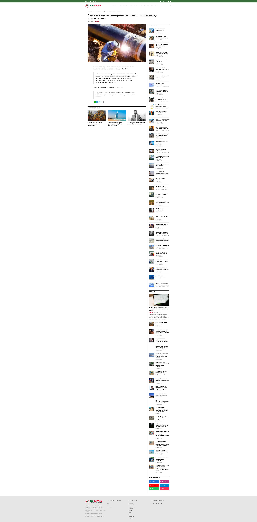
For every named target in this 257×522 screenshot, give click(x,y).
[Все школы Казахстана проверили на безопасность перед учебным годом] (151, 418)
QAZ (86, 1)
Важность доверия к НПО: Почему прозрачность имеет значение (162, 142)
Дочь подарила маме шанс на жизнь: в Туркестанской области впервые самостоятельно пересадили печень (162, 434)
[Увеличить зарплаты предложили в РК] (151, 30)
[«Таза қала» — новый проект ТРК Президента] (151, 247)
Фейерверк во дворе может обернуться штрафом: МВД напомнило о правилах (162, 425)
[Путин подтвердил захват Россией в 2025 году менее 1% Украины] (151, 269)
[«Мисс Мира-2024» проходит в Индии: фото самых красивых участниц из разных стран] (151, 46)
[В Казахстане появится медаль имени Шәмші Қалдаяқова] (137, 115)
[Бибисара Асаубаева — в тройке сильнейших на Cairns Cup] (151, 380)
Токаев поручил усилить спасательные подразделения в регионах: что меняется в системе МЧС (162, 443)
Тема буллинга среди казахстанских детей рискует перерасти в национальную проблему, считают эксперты (162, 105)
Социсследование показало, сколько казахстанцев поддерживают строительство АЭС (162, 193)
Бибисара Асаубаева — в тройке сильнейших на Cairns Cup (162, 380)
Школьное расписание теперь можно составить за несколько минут (159, 308)
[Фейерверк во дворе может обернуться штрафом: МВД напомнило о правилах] (151, 425)
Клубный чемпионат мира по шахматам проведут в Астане (162, 225)
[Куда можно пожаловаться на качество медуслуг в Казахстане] (151, 157)
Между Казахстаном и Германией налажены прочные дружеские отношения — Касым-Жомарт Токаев (162, 112)
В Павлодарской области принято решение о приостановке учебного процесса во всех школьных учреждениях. (162, 217)
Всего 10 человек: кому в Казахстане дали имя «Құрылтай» (95, 124)
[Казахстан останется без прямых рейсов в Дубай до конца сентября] (117, 115)
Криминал (156, 5)
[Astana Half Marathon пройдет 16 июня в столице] (151, 173)
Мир (142, 5)
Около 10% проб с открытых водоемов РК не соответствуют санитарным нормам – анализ (162, 164)
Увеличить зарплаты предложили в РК (160, 29)
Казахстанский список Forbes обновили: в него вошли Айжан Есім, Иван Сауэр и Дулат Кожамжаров (162, 98)
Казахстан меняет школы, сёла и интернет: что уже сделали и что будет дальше (162, 347)
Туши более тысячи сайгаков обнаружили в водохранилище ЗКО (162, 61)
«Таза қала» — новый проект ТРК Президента (162, 246)
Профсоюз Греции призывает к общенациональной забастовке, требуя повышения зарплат (160, 84)
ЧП (145, 5)
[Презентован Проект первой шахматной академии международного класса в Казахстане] (151, 38)
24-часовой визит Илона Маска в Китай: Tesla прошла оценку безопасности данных (162, 128)
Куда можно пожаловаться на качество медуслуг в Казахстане (162, 157)
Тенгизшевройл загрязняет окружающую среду (162, 76)
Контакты (95, 1)
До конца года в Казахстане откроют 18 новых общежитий (162, 459)
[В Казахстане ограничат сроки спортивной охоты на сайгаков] (151, 202)
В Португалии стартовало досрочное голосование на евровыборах (162, 284)
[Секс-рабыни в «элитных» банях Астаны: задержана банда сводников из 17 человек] (151, 233)
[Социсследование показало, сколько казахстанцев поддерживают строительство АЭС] (151, 194)
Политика (119, 5)
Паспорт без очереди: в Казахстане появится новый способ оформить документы (162, 364)
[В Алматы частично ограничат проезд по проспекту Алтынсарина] (117, 43)
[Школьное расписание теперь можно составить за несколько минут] (159, 300)
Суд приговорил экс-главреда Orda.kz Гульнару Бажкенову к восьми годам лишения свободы (162, 409)
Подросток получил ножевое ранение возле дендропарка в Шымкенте (162, 340)
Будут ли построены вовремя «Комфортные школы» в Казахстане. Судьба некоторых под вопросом (162, 120)
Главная (113, 5)
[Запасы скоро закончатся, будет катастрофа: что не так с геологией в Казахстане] (151, 69)
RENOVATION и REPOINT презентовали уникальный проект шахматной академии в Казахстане (162, 91)
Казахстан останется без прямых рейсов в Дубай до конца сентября (115, 124)
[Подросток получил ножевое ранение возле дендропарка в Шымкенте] (151, 340)
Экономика (126, 5)
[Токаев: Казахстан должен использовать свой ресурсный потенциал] (151, 373)
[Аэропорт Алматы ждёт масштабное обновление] (151, 395)
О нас (90, 1)
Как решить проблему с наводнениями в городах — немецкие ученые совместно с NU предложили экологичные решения (162, 253)
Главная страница (91, 11)
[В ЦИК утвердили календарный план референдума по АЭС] (151, 210)
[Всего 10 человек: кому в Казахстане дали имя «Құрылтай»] (97, 115)
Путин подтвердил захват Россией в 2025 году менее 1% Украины (162, 268)
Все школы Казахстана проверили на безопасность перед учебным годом (162, 418)
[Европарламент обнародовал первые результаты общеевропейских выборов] (151, 277)
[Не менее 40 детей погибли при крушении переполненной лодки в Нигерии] (151, 355)
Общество (149, 5)
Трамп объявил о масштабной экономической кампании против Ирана (162, 401)
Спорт (137, 5)
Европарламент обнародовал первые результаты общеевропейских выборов (162, 276)
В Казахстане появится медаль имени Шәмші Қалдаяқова (136, 123)
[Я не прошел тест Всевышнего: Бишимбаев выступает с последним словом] (151, 188)
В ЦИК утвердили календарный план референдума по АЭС (161, 209)
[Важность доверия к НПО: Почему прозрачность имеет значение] (151, 143)
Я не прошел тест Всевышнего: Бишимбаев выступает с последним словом (161, 187)
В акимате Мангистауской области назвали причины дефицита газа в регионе (162, 260)
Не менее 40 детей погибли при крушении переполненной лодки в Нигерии (162, 355)
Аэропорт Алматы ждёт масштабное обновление (161, 394)
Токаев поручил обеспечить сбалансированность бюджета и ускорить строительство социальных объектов (162, 468)
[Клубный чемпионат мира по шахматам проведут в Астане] (151, 226)
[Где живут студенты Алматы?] (151, 180)
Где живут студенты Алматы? (160, 179)
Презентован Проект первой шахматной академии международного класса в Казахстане (162, 37)
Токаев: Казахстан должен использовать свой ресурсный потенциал (162, 373)
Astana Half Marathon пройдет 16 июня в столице (162, 172)
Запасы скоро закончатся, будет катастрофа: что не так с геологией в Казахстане (162, 68)
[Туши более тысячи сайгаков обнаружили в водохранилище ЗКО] (151, 61)
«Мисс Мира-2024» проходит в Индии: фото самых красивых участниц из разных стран (162, 45)
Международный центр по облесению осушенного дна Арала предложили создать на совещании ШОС (162, 239)
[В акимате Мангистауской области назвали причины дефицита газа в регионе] (151, 261)
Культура (132, 5)
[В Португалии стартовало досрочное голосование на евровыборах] (151, 285)
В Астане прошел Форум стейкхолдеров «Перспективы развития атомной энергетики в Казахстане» (161, 150)
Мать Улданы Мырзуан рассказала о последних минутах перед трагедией (162, 388)
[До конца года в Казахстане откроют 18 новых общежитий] (151, 459)
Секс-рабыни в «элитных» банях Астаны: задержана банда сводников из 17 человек (162, 233)
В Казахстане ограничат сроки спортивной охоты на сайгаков (162, 201)
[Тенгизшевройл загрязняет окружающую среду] (151, 77)
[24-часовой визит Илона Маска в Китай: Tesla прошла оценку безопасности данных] (151, 128)
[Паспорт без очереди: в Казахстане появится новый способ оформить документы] (151, 364)
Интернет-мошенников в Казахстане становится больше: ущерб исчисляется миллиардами (162, 332)
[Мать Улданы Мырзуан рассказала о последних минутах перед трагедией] (151, 388)
